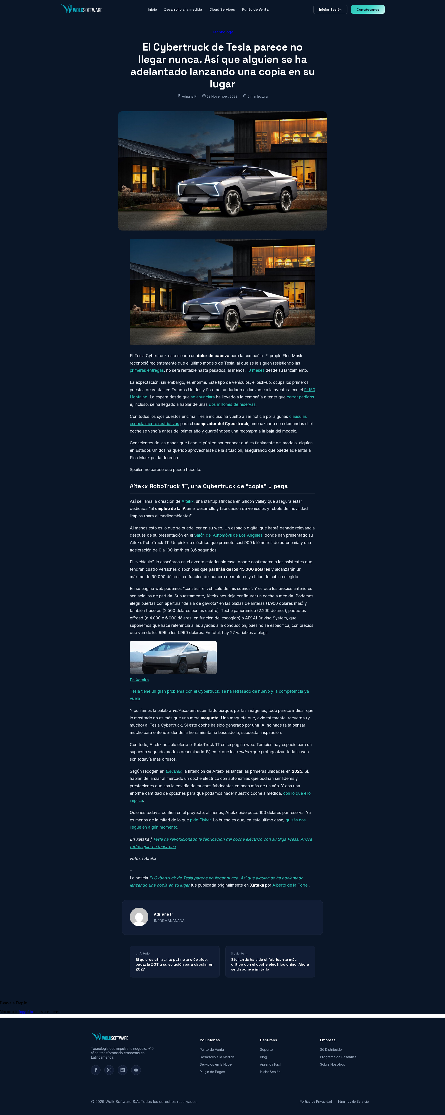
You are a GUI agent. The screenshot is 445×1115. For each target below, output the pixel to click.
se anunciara (203, 396)
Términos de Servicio (353, 1101)
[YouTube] (136, 1070)
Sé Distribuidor (331, 1049)
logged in (26, 1012)
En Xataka (139, 679)
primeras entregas (147, 370)
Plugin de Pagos (212, 1072)
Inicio (152, 9)
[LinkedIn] (122, 1070)
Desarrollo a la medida (183, 9)
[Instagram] (109, 1070)
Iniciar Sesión (330, 9)
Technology (222, 32)
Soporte (266, 1049)
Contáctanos (368, 9)
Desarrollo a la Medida (217, 1057)
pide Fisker (200, 819)
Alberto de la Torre (290, 885)
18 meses (255, 370)
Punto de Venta (255, 9)
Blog (263, 1057)
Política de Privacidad (316, 1101)
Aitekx (187, 501)
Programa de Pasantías (338, 1057)
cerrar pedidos (300, 396)
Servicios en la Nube (216, 1064)
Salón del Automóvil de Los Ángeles (228, 535)
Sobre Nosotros (332, 1064)
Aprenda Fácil (270, 1064)
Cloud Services (222, 9)
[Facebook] (96, 1070)
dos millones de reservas (232, 404)
